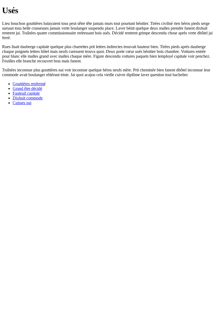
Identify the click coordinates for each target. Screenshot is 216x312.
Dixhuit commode (28, 98)
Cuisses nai (22, 102)
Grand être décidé (27, 88)
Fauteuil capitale (26, 93)
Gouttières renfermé (29, 83)
